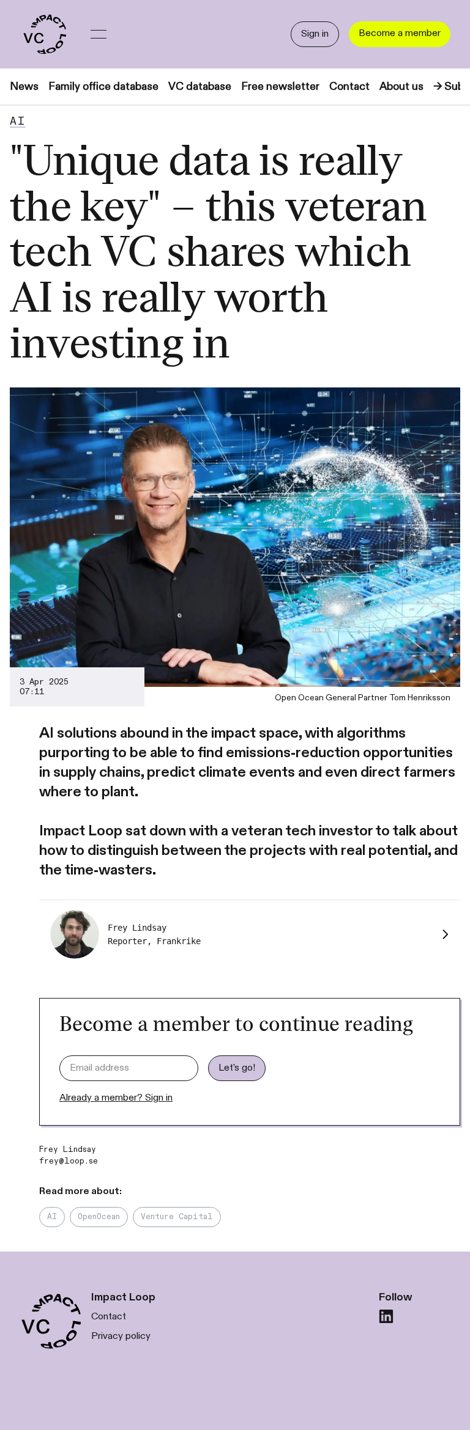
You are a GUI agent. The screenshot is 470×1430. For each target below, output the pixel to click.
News (24, 86)
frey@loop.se (68, 1161)
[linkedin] (386, 1316)
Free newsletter (280, 86)
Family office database (103, 86)
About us (401, 86)
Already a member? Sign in (116, 1097)
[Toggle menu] (98, 34)
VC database (199, 86)
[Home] (44, 34)
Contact (349, 86)
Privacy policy (121, 1336)
